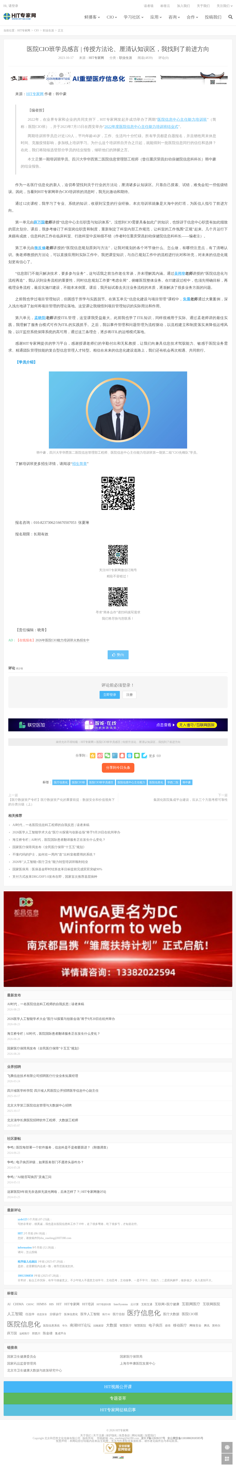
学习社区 (132, 17)
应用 (154, 17)
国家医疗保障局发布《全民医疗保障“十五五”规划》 (49, 847)
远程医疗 (24, 1333)
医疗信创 (119, 1314)
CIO (110, 17)
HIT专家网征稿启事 (118, 1410)
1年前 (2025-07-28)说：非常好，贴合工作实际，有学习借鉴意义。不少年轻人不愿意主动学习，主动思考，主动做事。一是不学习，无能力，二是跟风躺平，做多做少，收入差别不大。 (116, 1278)
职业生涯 (48, 30)
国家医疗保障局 (131, 1356)
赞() (120, 655)
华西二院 (172, 782)
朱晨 (186, 299)
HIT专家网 (19, 16)
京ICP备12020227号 (153, 1438)
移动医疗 (180, 1325)
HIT (59, 1304)
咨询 (172, 17)
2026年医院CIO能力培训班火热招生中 (62, 640)
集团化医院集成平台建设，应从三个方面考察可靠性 (190, 800)
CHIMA (18, 1304)
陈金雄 (48, 1333)
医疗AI (106, 1314)
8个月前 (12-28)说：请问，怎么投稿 (37, 1250)
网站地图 (137, 1435)
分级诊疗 (56, 1314)
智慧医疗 (126, 1325)
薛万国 (39, 222)
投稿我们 (213, 17)
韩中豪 (187, 782)
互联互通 (146, 1304)
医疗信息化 (61, 782)
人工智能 (15, 1314)
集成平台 (60, 1333)
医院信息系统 (51, 1325)
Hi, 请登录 (10, 6)
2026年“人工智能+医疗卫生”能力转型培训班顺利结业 (50, 862)
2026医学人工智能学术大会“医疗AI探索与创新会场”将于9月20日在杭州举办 (66, 832)
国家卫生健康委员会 (21, 1356)
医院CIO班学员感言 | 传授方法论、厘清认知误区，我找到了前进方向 (118, 49)
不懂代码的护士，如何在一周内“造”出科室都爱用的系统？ (54, 854)
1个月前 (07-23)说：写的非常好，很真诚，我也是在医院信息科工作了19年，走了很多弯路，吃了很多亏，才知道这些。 (78, 1222)
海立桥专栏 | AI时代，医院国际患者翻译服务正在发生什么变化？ (59, 839)
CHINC (30, 1304)
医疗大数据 (171, 1314)
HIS (51, 1304)
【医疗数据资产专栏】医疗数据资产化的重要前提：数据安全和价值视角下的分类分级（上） (61, 802)
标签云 (165, 6)
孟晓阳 (40, 318)
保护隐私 (111, 1435)
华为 (64, 1325)
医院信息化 (156, 782)
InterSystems (121, 1304)
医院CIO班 (78, 782)
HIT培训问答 (104, 1304)
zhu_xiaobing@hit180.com (124, 1438)
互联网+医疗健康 (167, 1304)
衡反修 (40, 248)
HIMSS (42, 1304)
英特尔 (216, 1325)
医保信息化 (71, 1314)
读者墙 (148, 6)
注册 (129, 694)
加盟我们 (150, 1435)
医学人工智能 (90, 1314)
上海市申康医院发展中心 (137, 1363)
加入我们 (183, 6)
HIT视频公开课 (118, 1386)
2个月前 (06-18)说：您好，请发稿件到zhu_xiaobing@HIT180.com (44, 1236)
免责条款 (124, 1435)
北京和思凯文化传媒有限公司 (62, 1438)
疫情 (168, 1325)
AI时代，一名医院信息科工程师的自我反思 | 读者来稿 (50, 825)
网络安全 (195, 1325)
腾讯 (206, 1325)
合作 (191, 17)
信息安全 (42, 1314)
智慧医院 (140, 1325)
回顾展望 (98, 1325)
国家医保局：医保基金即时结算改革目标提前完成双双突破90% (57, 869)
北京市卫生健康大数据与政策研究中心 (34, 1370)
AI (9, 1304)
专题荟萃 (118, 1398)
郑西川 (36, 1333)
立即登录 (109, 694)
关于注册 (98, 1435)
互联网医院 (211, 1304)
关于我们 (203, 6)
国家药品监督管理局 (21, 1363)
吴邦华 (179, 273)
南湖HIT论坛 (80, 1325)
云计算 (134, 1304)
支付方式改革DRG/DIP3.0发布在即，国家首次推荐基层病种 (54, 876)
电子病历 (155, 1325)
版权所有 (88, 1438)
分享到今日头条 (118, 767)
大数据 (111, 1325)
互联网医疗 (191, 1304)
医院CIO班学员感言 (101, 782)
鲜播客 (90, 17)
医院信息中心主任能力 (131, 782)
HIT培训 (88, 1304)
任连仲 (29, 1314)
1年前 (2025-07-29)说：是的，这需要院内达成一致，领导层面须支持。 (47, 1264)
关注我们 (223, 6)
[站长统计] (118, 1457)
